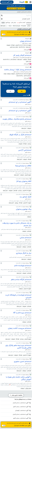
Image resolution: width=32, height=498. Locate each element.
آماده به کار (21, 22)
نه (10, 91)
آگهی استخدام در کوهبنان (22, 410)
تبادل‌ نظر (13, 22)
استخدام (29, 12)
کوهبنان (18, 12)
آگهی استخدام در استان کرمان (21, 403)
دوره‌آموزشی (7, 22)
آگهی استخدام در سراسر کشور (21, 406)
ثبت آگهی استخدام (7, 2)
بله (21, 91)
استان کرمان (24, 12)
